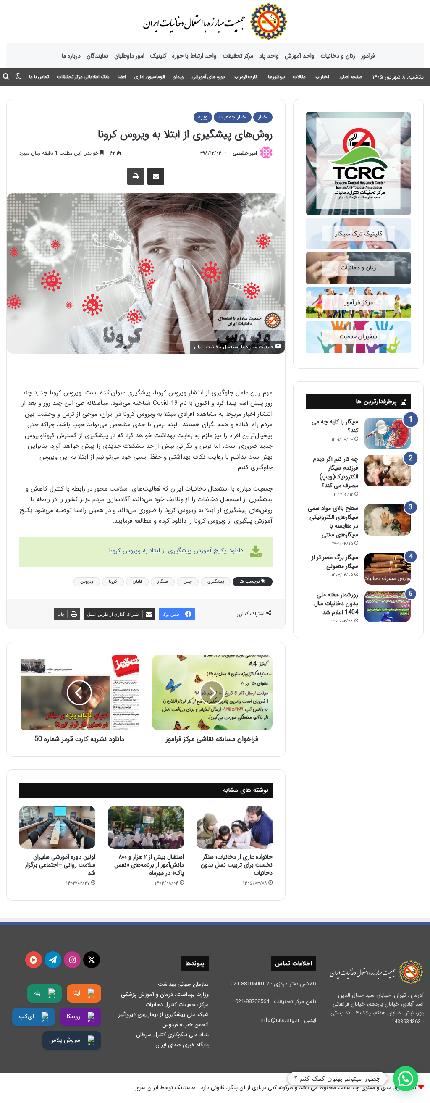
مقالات (299, 77)
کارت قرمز (248, 77)
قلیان (137, 581)
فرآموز (368, 55)
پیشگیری (215, 581)
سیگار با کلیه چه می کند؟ (335, 426)
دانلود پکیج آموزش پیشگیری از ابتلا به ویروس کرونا (176, 551)
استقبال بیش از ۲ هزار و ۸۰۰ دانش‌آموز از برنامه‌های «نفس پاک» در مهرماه (149, 864)
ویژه (202, 117)
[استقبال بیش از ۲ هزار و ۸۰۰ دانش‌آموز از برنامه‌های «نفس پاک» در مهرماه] (146, 827)
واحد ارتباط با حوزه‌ (194, 55)
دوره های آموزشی (208, 77)
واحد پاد (269, 55)
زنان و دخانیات (337, 55)
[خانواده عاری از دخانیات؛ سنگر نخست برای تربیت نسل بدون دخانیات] (235, 827)
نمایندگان (97, 55)
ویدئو (178, 77)
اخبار (324, 77)
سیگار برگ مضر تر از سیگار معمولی (335, 562)
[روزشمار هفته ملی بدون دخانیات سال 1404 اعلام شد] (387, 606)
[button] (405, 1078)
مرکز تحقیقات (238, 55)
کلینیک (158, 55)
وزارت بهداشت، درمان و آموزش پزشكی (165, 994)
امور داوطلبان (129, 55)
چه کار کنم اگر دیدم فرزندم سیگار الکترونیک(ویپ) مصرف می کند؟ (335, 472)
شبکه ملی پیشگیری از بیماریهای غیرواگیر (163, 1014)
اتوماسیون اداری (149, 77)
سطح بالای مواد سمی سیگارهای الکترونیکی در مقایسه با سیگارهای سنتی (333, 521)
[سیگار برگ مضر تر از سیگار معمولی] (387, 569)
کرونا (113, 581)
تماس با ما (39, 77)
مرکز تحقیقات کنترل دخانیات (177, 1004)
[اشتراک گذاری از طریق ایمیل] (155, 176)
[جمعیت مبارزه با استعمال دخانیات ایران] (215, 21)
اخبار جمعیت (232, 117)
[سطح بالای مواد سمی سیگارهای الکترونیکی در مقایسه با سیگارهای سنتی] (387, 520)
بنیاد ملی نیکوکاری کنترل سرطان (172, 1034)
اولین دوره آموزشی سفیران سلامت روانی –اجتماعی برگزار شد (60, 864)
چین (188, 581)
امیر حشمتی (245, 153)
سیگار (162, 581)
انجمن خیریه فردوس (185, 1024)
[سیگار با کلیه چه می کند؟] (387, 433)
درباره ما (71, 55)
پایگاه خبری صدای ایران (182, 1044)
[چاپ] (135, 176)
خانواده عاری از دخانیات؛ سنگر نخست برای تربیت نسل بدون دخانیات (237, 864)
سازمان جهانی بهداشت (183, 984)
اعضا (122, 77)
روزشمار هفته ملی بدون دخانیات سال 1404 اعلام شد (336, 603)
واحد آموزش (300, 55)
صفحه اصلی (351, 77)
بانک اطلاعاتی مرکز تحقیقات (83, 77)
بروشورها (276, 77)
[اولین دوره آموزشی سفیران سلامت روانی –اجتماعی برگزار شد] (57, 827)
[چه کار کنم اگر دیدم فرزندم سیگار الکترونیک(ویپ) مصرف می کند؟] (387, 470)
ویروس (86, 581)
